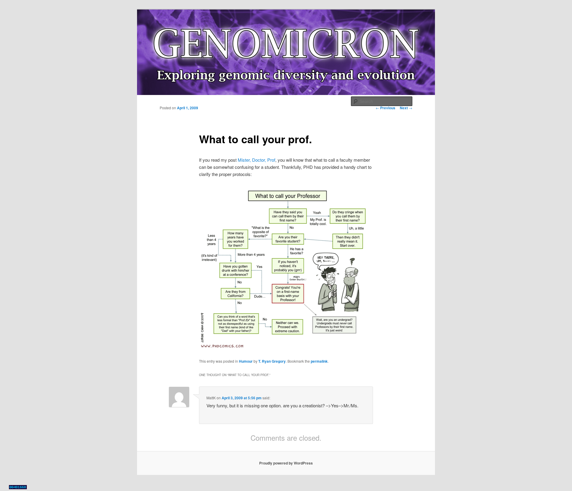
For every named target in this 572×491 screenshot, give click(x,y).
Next (406, 107)
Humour (246, 361)
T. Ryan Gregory (272, 361)
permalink (319, 361)
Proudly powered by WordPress (286, 463)
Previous (385, 107)
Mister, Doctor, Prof (256, 160)
